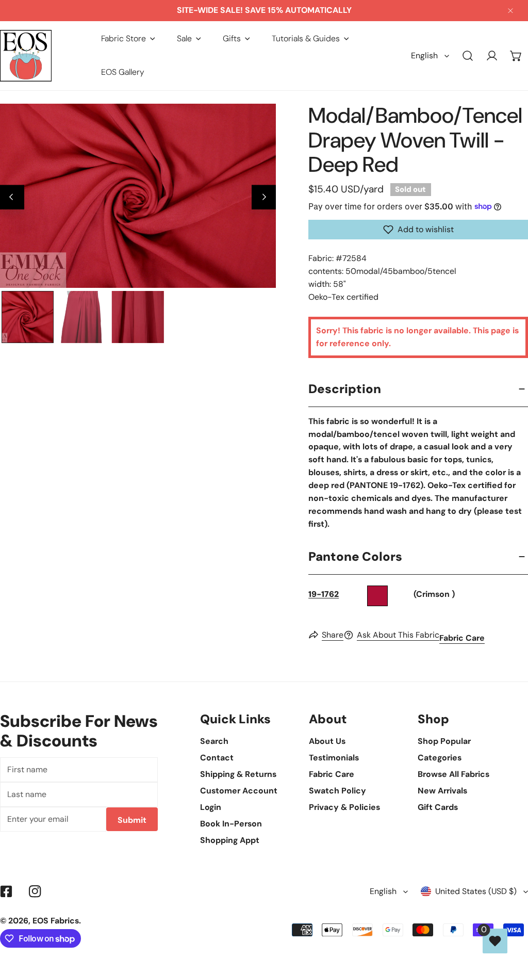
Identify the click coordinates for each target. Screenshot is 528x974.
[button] (128, 39)
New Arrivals (442, 790)
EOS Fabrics (55, 920)
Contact (217, 757)
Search (214, 741)
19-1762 (323, 594)
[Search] (468, 56)
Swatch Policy (337, 790)
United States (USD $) (476, 891)
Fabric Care (462, 637)
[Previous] (12, 197)
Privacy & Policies (344, 807)
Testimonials (334, 757)
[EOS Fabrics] (26, 56)
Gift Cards (438, 807)
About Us (327, 741)
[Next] (264, 197)
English (424, 55)
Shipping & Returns (238, 774)
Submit (132, 820)
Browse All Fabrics (453, 774)
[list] (138, 195)
